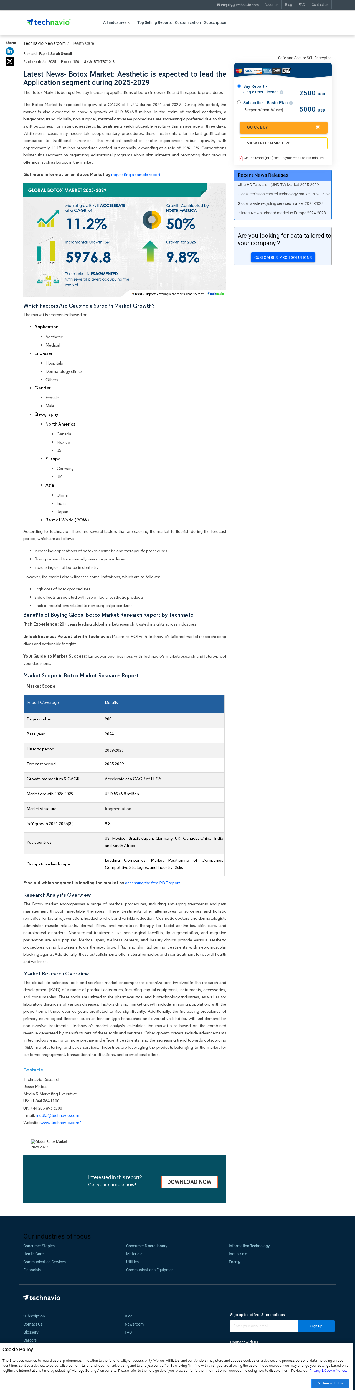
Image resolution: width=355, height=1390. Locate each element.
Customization (188, 22)
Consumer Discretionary (147, 1246)
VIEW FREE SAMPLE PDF (270, 143)
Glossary (31, 1332)
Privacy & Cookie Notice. (328, 1370)
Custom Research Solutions (283, 257)
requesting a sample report (135, 174)
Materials (134, 1254)
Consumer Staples (39, 1246)
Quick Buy (257, 127)
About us (271, 4)
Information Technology (249, 1246)
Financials (32, 1270)
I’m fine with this (330, 1383)
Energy (235, 1262)
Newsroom (136, 1324)
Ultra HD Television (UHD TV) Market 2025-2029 (278, 184)
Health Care (82, 43)
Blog (288, 4)
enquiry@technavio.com (239, 5)
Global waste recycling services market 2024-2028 (281, 203)
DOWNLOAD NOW (189, 1182)
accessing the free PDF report (152, 882)
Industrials (238, 1254)
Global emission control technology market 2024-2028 (284, 194)
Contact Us (32, 1324)
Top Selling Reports (154, 22)
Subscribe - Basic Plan (266, 102)
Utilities (132, 1262)
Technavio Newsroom (44, 43)
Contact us (320, 4)
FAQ (302, 4)
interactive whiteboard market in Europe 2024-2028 (282, 213)
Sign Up (316, 1326)
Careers (30, 1340)
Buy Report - (261, 89)
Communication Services (44, 1262)
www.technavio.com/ (60, 1122)
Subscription (215, 22)
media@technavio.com (57, 1115)
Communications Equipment (150, 1270)
